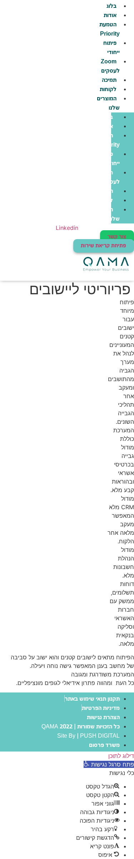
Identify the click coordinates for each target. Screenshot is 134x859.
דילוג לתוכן (121, 755)
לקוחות (108, 89)
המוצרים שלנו (108, 103)
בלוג (108, 117)
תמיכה (109, 80)
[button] (109, 764)
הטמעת (109, 29)
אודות (110, 15)
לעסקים (109, 66)
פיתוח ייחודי (111, 48)
